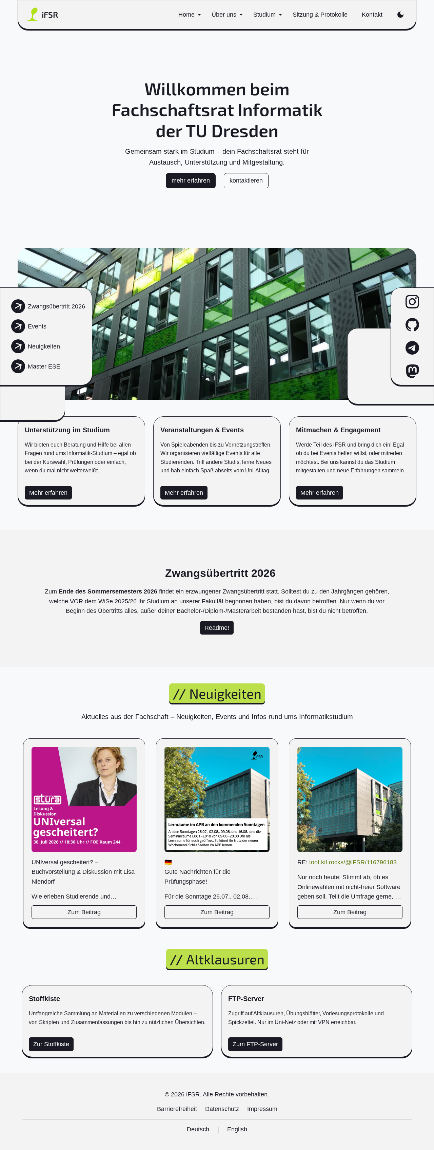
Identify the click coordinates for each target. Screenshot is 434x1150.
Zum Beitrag (84, 912)
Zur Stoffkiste (51, 1044)
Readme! (216, 627)
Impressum (262, 1109)
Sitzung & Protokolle (320, 14)
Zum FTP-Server (255, 1044)
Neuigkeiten (44, 346)
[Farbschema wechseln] (400, 14)
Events (37, 326)
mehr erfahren (191, 180)
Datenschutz (222, 1109)
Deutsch (198, 1129)
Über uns (224, 14)
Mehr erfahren (48, 492)
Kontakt (372, 14)
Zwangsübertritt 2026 (56, 306)
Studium (264, 14)
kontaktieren (246, 180)
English (237, 1129)
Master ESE (44, 366)
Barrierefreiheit (177, 1109)
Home (186, 14)
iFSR (50, 14)
